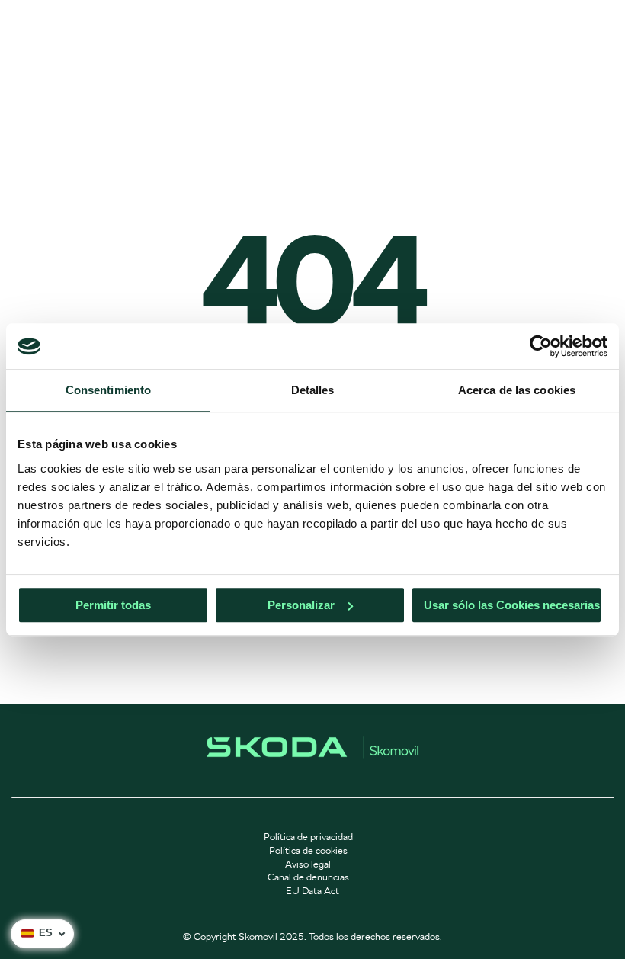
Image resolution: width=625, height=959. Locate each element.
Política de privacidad (308, 836)
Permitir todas (113, 604)
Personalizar (301, 604)
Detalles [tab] (313, 389)
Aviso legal (308, 864)
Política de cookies (308, 850)
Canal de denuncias (308, 877)
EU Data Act (312, 890)
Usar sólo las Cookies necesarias (512, 604)
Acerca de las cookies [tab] (516, 389)
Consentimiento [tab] (108, 389)
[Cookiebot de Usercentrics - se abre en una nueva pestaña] (540, 346)
